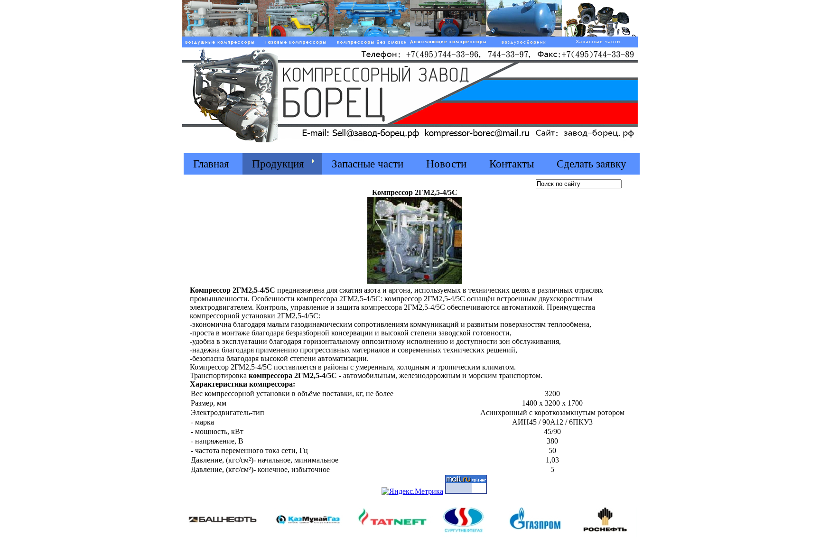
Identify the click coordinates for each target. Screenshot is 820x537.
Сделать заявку (591, 164)
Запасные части (367, 164)
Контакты (511, 164)
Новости (446, 164)
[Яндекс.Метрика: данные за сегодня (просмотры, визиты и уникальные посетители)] (412, 491)
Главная (211, 164)
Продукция (278, 164)
